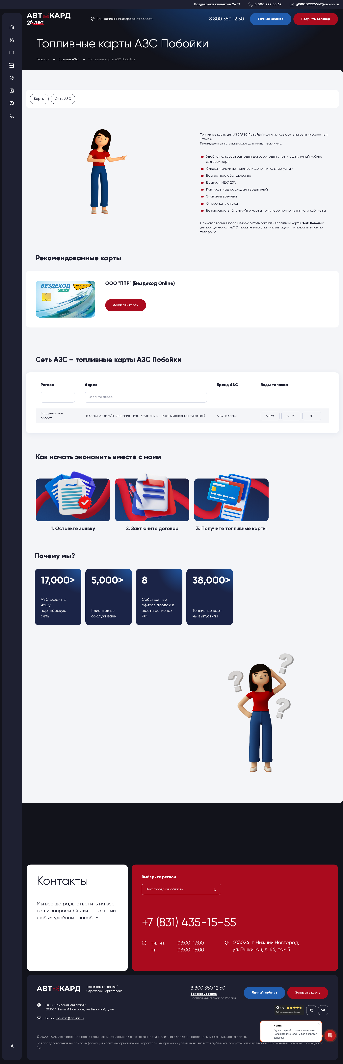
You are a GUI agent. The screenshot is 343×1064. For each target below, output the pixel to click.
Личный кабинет (270, 19)
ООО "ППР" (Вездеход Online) (140, 283)
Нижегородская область (134, 19)
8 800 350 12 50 (226, 19)
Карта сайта (236, 1037)
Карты (39, 99)
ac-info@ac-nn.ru (70, 1018)
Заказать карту (125, 305)
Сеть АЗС (63, 99)
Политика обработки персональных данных (191, 1037)
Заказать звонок (204, 994)
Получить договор (315, 19)
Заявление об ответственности (133, 1037)
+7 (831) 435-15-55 (189, 923)
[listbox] (181, 889)
